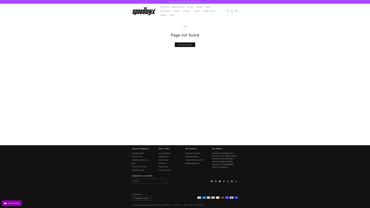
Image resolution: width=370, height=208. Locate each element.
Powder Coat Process (139, 166)
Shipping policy (199, 205)
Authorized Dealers (191, 156)
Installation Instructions (140, 160)
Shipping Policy (164, 156)
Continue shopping (185, 45)
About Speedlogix (165, 153)
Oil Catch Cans (137, 156)
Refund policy (168, 205)
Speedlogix (140, 205)
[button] (228, 11)
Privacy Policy (163, 166)
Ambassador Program (192, 153)
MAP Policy (162, 163)
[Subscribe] (164, 181)
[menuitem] (165, 7)
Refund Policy (163, 160)
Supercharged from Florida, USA (153, 205)
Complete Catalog (138, 170)
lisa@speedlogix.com (192, 163)
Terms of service (188, 205)
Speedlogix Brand (138, 153)
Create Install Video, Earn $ (194, 160)
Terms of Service (164, 170)
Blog (133, 163)
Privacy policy (178, 205)
